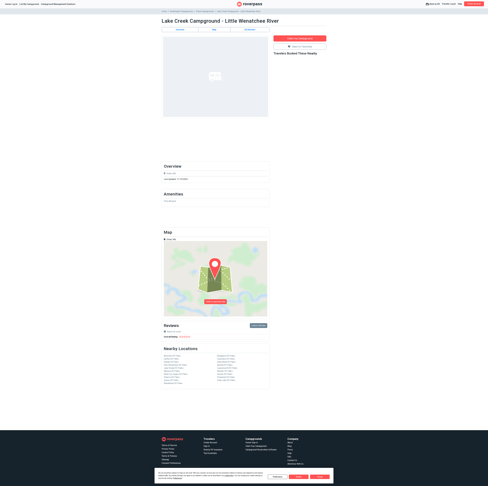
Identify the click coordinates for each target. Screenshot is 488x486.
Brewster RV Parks (172, 356)
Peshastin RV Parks (226, 377)
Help (460, 4)
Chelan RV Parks (171, 362)
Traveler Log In (449, 4)
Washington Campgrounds (181, 11)
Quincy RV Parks (171, 380)
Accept (320, 477)
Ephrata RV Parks (224, 365)
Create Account (474, 4)
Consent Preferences (171, 463)
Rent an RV (434, 4)
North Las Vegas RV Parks (175, 374)
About (290, 442)
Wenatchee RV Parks (173, 383)
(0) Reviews (249, 29)
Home (164, 11)
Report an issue (174, 331)
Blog (289, 446)
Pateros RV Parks (172, 377)
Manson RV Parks (172, 371)
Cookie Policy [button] (229, 475)
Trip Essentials (210, 453)
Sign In (207, 446)
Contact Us (292, 460)
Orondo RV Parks (224, 374)
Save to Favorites (302, 46)
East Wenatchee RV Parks (175, 365)
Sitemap (165, 459)
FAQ (289, 457)
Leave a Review (258, 325)
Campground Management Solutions (58, 4)
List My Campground (29, 4)
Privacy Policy (168, 449)
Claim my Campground (299, 38)
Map (214, 29)
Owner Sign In (252, 442)
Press (290, 449)
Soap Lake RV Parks (226, 380)
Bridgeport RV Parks (226, 356)
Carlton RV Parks (171, 359)
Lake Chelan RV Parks (173, 368)
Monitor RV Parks (225, 371)
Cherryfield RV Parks (226, 362)
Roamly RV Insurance (213, 449)
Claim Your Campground (256, 446)
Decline (299, 477)
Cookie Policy (168, 452)
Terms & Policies (169, 456)
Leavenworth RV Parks (227, 368)
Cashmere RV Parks (226, 359)
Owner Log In (11, 4)
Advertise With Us (295, 464)
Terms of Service (169, 445)
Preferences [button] (177, 478)
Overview (180, 29)
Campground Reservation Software (261, 449)
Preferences (277, 477)
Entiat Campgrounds (205, 11)
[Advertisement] (215, 140)
